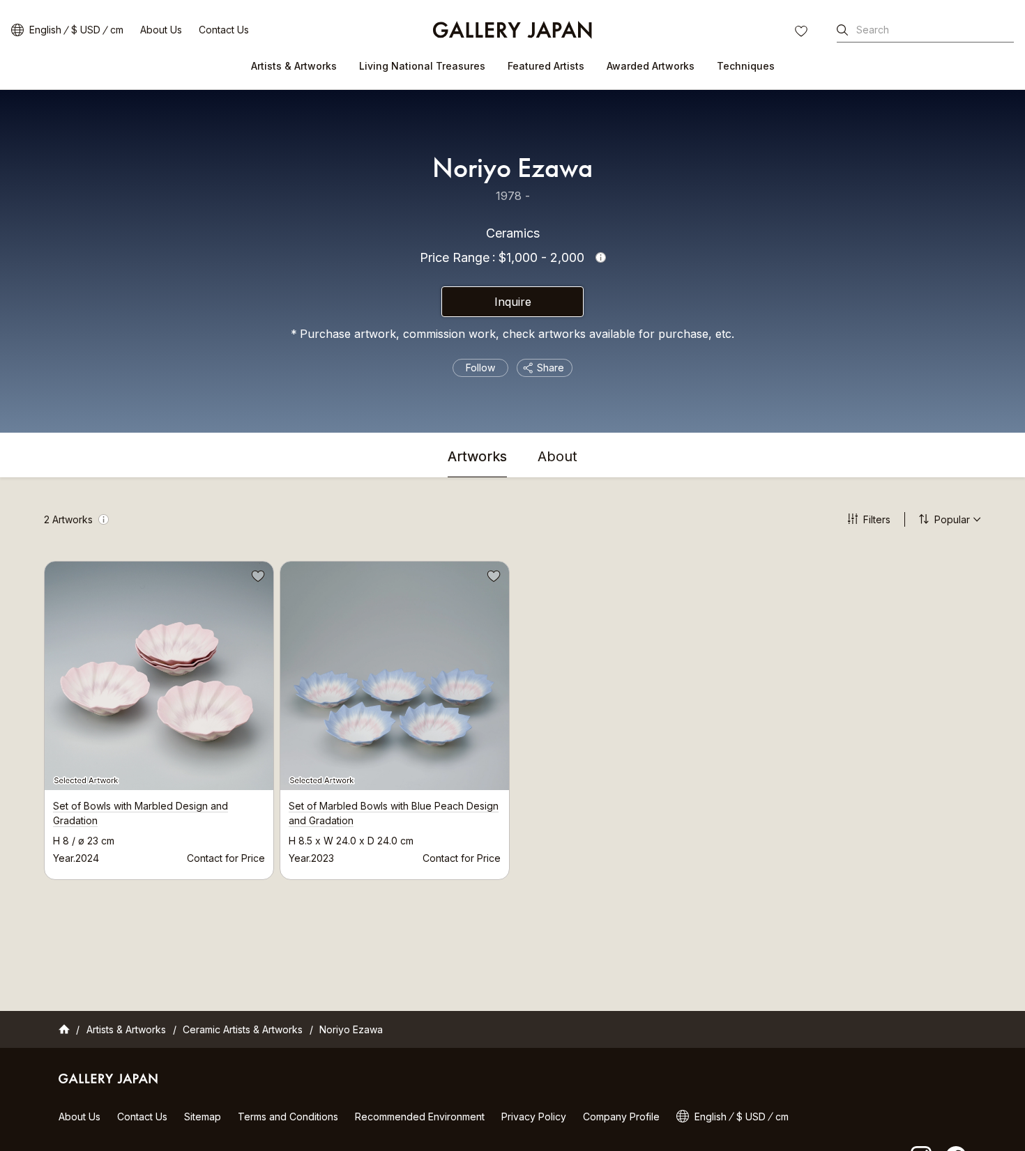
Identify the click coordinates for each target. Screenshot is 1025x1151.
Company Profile (621, 1116)
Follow (480, 367)
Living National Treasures (422, 66)
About (557, 457)
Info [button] (600, 257)
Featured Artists (546, 66)
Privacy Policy (533, 1116)
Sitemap (202, 1116)
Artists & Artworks (294, 66)
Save (256, 578)
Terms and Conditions (288, 1116)
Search (872, 30)
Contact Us (224, 30)
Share (550, 367)
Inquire (512, 302)
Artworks (477, 457)
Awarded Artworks (650, 66)
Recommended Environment (420, 1116)
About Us (161, 30)
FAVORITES (802, 32)
